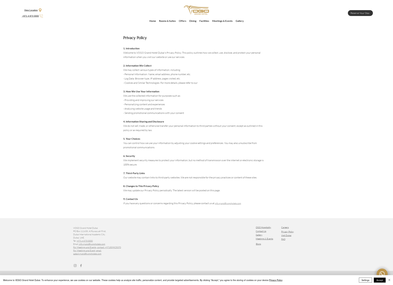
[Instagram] (75, 265)
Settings (365, 280)
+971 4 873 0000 (85, 241)
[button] (285, 227)
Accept (379, 280)
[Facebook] (81, 265)
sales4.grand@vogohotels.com (87, 253)
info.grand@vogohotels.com (92, 244)
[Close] (389, 280)
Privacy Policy (287, 231)
